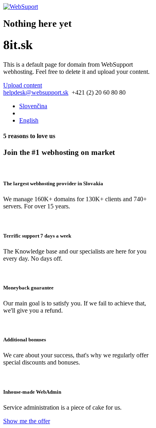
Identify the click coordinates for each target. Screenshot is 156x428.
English (28, 120)
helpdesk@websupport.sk (35, 92)
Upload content (22, 85)
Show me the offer (26, 421)
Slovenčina (33, 106)
